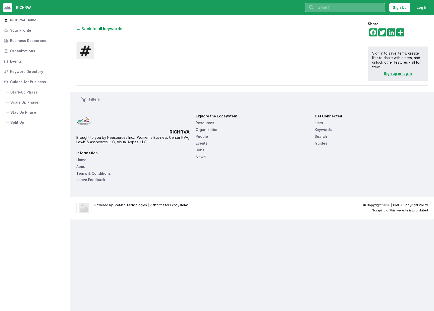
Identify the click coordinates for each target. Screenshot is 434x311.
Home (81, 160)
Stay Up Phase (23, 112)
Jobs (200, 150)
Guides (321, 143)
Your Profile (17, 30)
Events (12, 61)
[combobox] (345, 7)
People (202, 136)
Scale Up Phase (24, 102)
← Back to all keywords (99, 28)
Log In (422, 7)
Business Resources (24, 40)
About (81, 166)
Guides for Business (24, 82)
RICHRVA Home (19, 20)
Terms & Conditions (93, 173)
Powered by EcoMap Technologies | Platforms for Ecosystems (141, 205)
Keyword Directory (23, 71)
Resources (205, 123)
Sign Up (400, 7)
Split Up (17, 122)
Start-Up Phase (24, 92)
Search (321, 136)
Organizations (19, 51)
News (201, 157)
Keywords (323, 129)
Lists (319, 123)
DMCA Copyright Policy (410, 205)
